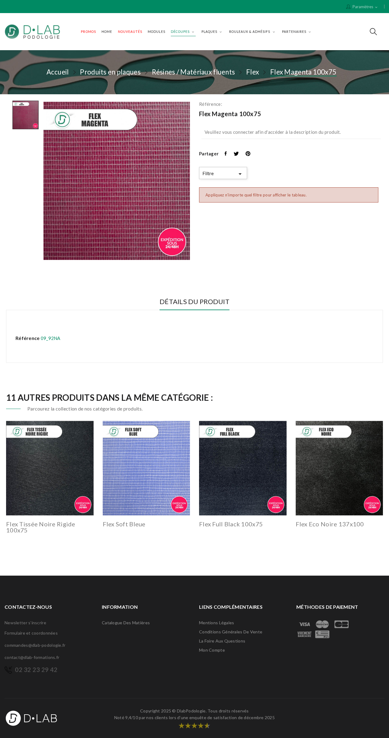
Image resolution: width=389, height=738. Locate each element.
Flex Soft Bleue (124, 524)
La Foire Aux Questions (222, 640)
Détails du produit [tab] (194, 302)
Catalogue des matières (126, 622)
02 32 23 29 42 (36, 669)
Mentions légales (216, 622)
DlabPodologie (191, 710)
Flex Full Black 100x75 (231, 524)
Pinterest (248, 153)
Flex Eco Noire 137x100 (330, 524)
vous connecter (238, 132)
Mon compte (212, 650)
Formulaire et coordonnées (31, 633)
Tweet (237, 153)
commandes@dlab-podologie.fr (35, 645)
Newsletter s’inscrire (25, 622)
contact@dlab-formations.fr (32, 657)
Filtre (223, 174)
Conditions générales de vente (230, 631)
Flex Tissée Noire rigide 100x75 (40, 527)
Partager (226, 153)
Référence (27, 338)
